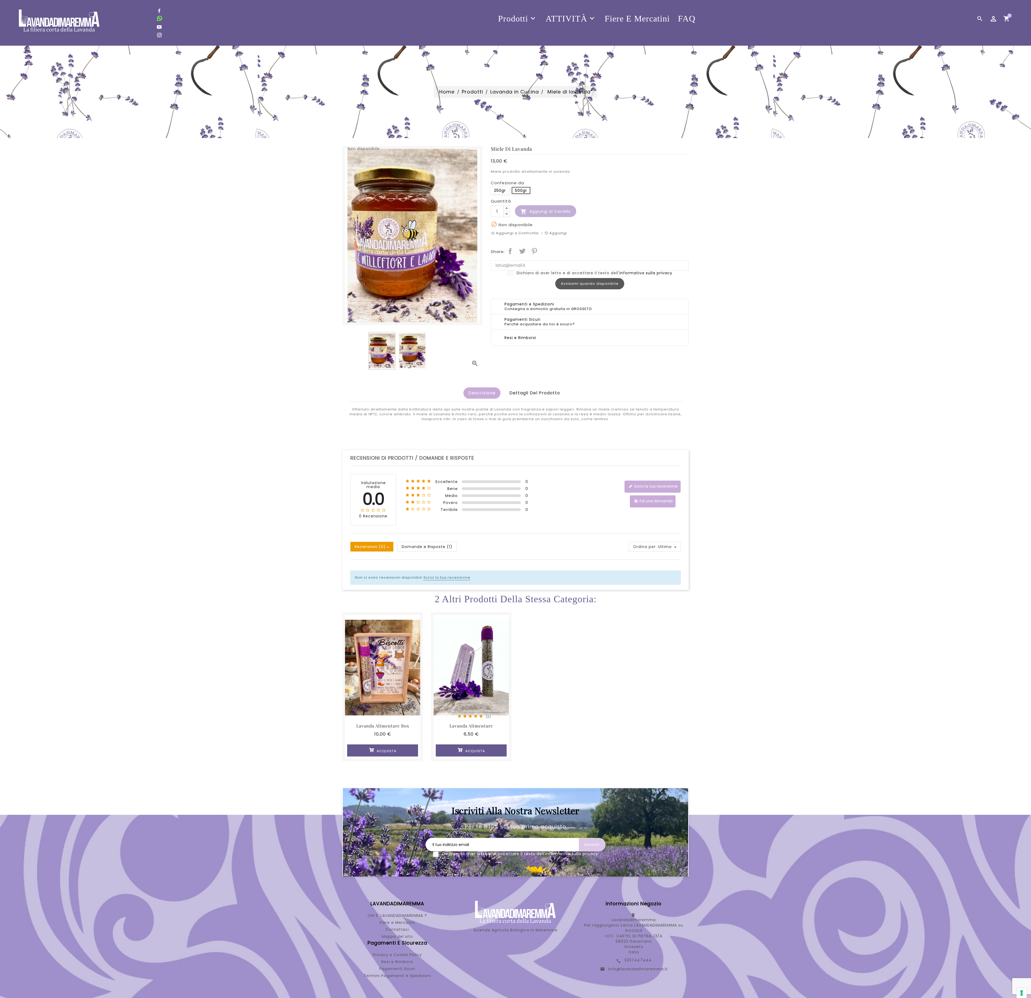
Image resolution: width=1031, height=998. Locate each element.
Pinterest (534, 251)
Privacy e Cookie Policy (397, 954)
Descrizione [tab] (482, 393)
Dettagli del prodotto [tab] (534, 393)
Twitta (522, 251)
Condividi (510, 251)
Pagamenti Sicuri (397, 968)
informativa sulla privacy (645, 273)
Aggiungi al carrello (545, 211)
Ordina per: (645, 546)
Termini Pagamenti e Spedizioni (397, 975)
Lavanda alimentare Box (382, 726)
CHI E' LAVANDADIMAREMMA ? (397, 915)
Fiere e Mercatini (397, 922)
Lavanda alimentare (471, 726)
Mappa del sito (397, 936)
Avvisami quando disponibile (590, 283)
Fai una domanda (655, 501)
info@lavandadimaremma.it (638, 969)
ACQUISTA (386, 751)
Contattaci (397, 929)
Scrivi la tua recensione (655, 486)
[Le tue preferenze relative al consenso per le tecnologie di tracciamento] (1022, 993)
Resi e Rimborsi (397, 961)
